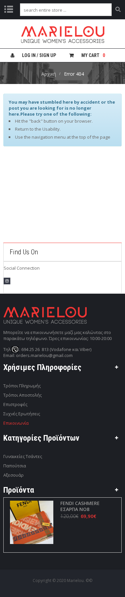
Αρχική (48, 74)
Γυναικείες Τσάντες (22, 456)
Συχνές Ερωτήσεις (21, 414)
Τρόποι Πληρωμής (22, 386)
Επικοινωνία (16, 423)
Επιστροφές (15, 404)
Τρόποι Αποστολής (22, 395)
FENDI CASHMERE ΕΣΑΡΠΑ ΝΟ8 (80, 506)
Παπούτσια (14, 466)
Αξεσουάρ (13, 475)
